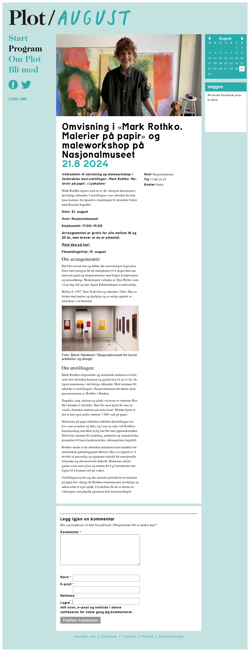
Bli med (23, 70)
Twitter (129, 637)
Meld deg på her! (76, 245)
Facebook (109, 637)
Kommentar (70, 532)
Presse (148, 637)
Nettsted (67, 595)
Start (18, 38)
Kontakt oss (85, 637)
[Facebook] (14, 84)
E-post (67, 584)
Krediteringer (172, 637)
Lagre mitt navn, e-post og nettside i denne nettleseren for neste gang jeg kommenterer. (96, 607)
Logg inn (18, 99)
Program (25, 49)
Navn (65, 577)
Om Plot (25, 60)
